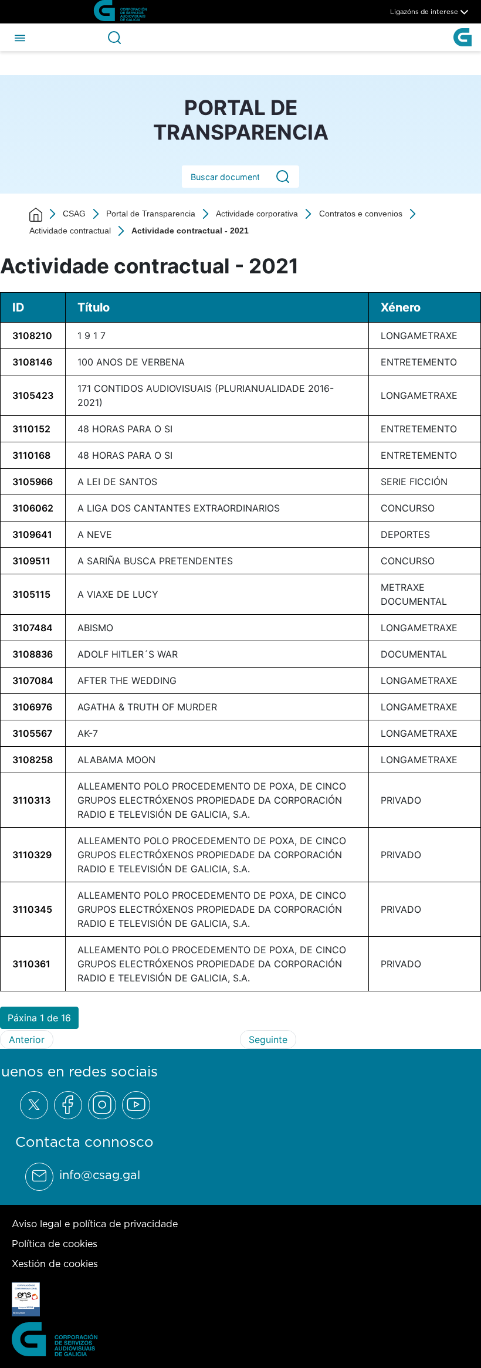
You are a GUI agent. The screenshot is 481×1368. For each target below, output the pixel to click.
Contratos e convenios (360, 213)
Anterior (27, 1039)
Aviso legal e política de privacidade (95, 1223)
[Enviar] (282, 176)
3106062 (32, 508)
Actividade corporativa (257, 213)
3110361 (31, 964)
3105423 (32, 395)
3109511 (31, 561)
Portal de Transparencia (150, 213)
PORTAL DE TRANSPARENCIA (240, 119)
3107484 (32, 628)
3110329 (32, 855)
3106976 (32, 707)
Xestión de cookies (55, 1263)
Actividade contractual (70, 230)
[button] (39, 1018)
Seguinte (268, 1039)
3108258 (32, 760)
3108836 (32, 654)
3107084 (32, 680)
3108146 (32, 362)
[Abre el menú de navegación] (20, 37)
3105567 (32, 733)
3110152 (31, 429)
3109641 (32, 534)
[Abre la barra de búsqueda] (114, 37)
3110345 (32, 909)
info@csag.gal (99, 1175)
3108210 (32, 335)
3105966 (32, 481)
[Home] (35, 214)
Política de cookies (54, 1243)
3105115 (31, 594)
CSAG (74, 213)
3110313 (31, 800)
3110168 (31, 455)
